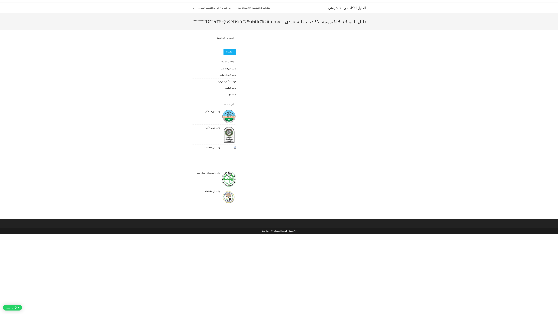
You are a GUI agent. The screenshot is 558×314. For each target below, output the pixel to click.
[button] (12, 308)
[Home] (268, 20)
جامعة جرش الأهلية (212, 127)
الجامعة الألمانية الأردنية (227, 81)
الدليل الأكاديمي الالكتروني (347, 7)
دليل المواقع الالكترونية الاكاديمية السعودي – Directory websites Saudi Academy (224, 20)
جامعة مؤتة (232, 94)
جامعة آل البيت (230, 88)
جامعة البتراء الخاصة (228, 68)
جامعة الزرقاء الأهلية (212, 111)
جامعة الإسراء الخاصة (228, 75)
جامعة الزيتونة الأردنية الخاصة (208, 173)
